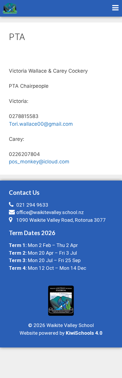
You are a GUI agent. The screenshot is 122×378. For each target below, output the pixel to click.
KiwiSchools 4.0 (84, 333)
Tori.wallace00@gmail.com (41, 124)
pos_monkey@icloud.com (39, 162)
